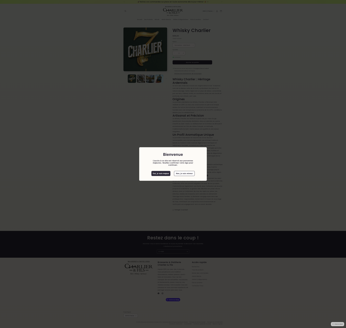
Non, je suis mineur (184, 173)
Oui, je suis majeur (161, 173)
